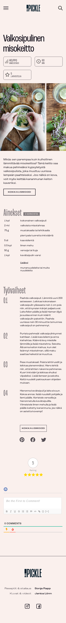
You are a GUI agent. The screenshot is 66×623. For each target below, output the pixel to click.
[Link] (39, 511)
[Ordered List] (23, 511)
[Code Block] (35, 511)
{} (43, 511)
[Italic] (11, 511)
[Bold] (7, 511)
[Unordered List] (27, 511)
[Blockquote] (31, 511)
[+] (47, 511)
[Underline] (15, 511)
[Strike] (19, 511)
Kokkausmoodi (19, 192)
